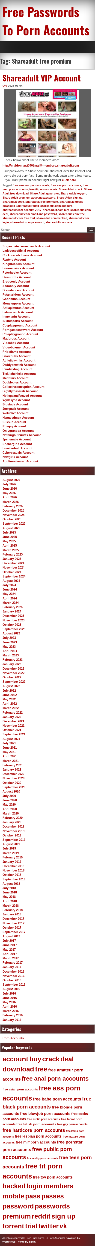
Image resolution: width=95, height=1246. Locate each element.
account (15, 1059)
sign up (63, 1216)
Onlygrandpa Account (18, 430)
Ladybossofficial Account (21, 250)
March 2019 (11, 853)
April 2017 (10, 954)
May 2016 (9, 1002)
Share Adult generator (44, 193)
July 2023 (9, 637)
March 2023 (11, 655)
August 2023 (11, 633)
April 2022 (10, 703)
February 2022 (13, 712)
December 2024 (13, 563)
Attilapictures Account (18, 308)
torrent (13, 1226)
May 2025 (9, 541)
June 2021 (10, 747)
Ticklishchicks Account (19, 373)
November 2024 (13, 567)
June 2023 (10, 642)
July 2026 (9, 484)
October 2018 (12, 875)
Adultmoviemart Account (20, 461)
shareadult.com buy (56, 210)
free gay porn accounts (72, 1124)
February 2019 (13, 857)
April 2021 (10, 756)
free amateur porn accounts (31, 185)
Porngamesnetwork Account (23, 330)
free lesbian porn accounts (38, 1136)
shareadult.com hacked (51, 218)
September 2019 (14, 839)
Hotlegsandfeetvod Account (22, 395)
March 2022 (11, 708)
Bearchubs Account (16, 356)
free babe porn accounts (57, 1099)
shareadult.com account (56, 206)
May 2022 (9, 699)
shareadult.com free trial (19, 218)
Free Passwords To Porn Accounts (45, 21)
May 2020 (9, 804)
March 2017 (11, 958)
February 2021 (13, 765)
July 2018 (9, 888)
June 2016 (10, 998)
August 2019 (11, 844)
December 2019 (13, 826)
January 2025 (12, 559)
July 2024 (9, 585)
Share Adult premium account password (29, 197)
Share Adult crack (71, 189)
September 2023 (14, 629)
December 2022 (13, 668)
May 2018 (9, 896)
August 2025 (11, 528)
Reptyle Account (14, 259)
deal (67, 1059)
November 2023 (13, 620)
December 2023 (13, 616)
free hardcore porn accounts (34, 1130)
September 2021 (14, 734)
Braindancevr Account (18, 290)
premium (17, 1216)
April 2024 (10, 598)
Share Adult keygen (73, 193)
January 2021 (12, 769)
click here (69, 180)
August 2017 (11, 936)
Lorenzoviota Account (18, 268)
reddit (41, 1216)
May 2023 (9, 646)
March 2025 (11, 550)
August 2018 (11, 883)
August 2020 (11, 791)
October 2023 (12, 624)
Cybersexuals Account (18, 452)
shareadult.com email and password (33, 214)
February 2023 (13, 659)
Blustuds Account (15, 404)
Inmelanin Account (16, 316)
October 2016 (12, 980)
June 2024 (10, 589)
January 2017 (12, 967)
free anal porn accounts (55, 1078)
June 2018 (10, 892)
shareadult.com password (27, 222)
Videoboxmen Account (19, 347)
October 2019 (12, 835)
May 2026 (9, 493)
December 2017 (13, 918)
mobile (13, 1196)
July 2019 (9, 848)
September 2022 (14, 681)
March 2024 (11, 602)
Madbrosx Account (16, 338)
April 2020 (10, 809)
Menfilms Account (15, 378)
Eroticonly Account (16, 281)
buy (35, 1059)
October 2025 (12, 519)
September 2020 (14, 787)
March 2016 (11, 1011)
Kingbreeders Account (18, 264)
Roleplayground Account (20, 334)
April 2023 (10, 651)
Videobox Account (16, 343)
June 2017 (10, 945)
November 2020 (13, 778)
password (18, 1206)
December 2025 (13, 510)
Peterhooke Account (17, 272)
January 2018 (12, 914)
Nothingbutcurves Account (22, 435)
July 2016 (9, 993)
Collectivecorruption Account (23, 386)
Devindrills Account (17, 277)
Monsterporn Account (18, 303)
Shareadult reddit (27, 206)
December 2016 (13, 971)
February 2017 (13, 962)
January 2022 (12, 717)
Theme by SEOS (26, 1241)
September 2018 (14, 879)
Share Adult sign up (69, 197)
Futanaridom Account (18, 294)
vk (63, 1226)
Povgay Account (14, 426)
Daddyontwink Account (19, 365)
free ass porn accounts (66, 185)
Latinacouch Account (18, 312)
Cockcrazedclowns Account (22, 255)
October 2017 (12, 927)
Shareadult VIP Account (42, 78)
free (41, 1069)
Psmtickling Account (17, 369)
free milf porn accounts (36, 1142)
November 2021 (13, 725)
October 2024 (12, 572)
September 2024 (14, 576)
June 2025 (10, 537)
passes (52, 1196)
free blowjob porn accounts (45, 1113)
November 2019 (13, 831)
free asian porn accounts (20, 1089)
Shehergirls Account (17, 444)
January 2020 (12, 822)
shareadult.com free (71, 214)
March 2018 (11, 905)
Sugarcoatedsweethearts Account (26, 246)
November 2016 (13, 976)
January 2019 (12, 861)
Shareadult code (13, 201)
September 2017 (14, 932)
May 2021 (9, 752)
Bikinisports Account (18, 321)
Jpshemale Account (17, 439)
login (35, 1186)
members (58, 1186)
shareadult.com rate (59, 222)
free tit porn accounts (43, 189)
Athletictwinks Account (19, 360)
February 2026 (13, 506)
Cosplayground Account (20, 325)
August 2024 (11, 581)
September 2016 (14, 984)
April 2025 (10, 545)
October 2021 (12, 730)
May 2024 (9, 594)
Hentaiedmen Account (18, 417)
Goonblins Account (16, 299)
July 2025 (9, 532)
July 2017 (9, 940)
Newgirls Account (15, 457)
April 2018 (10, 901)
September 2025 (14, 523)
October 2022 (12, 677)
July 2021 (9, 743)
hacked (14, 1186)
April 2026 (10, 497)
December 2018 (13, 866)
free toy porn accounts (53, 1177)
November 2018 (13, 870)
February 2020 (13, 818)
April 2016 (10, 1006)
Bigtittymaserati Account (20, 391)
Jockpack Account (16, 408)
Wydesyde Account (16, 400)
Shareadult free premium (41, 201)
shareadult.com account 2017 (22, 210)
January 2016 (12, 1020)
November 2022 (13, 673)
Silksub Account (14, 422)
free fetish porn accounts (36, 1124)
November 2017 (13, 923)
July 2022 (9, 690)
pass (32, 1196)
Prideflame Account (17, 351)
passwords (52, 1206)
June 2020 (10, 800)
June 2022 (10, 695)
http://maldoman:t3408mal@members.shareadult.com (41, 165)
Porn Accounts (13, 1038)
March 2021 (11, 761)
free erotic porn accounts (43, 1119)
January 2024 (12, 611)
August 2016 (11, 989)
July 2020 (9, 796)
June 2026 (10, 488)
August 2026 (11, 480)
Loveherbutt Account (17, 448)
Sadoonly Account (16, 286)
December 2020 (13, 774)
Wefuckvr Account (15, 413)
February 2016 (13, 1015)
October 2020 (12, 783)
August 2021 (11, 739)
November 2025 (13, 515)
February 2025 (13, 554)
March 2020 (11, 813)
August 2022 (11, 686)
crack (50, 1059)
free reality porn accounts (42, 1158)
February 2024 (13, 607)
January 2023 (12, 664)
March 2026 (11, 502)
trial (31, 1226)
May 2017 (9, 949)
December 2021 (13, 721)
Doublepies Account (17, 382)
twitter (48, 1226)
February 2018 (13, 910)
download (18, 1069)
